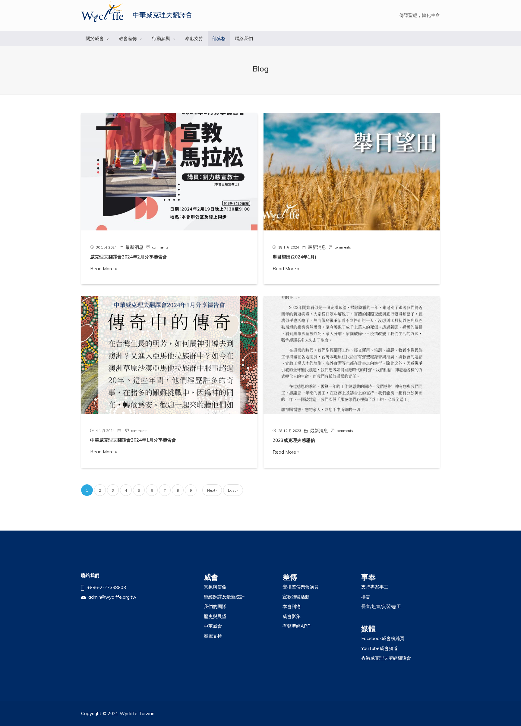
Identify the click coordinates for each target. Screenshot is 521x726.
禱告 (365, 597)
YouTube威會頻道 (379, 648)
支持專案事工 (374, 587)
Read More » (103, 268)
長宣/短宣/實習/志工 (381, 606)
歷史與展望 (215, 616)
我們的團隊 (215, 606)
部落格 (219, 38)
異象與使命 (215, 587)
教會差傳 (128, 38)
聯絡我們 (244, 38)
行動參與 (161, 38)
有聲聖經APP (297, 626)
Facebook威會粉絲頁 (382, 638)
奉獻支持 (194, 38)
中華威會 (213, 626)
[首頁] (102, 11)
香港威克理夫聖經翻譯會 (386, 658)
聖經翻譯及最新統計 (224, 597)
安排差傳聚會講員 (301, 587)
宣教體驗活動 (296, 597)
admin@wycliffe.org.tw (112, 597)
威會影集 (292, 616)
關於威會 (95, 38)
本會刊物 (292, 606)
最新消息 (134, 247)
